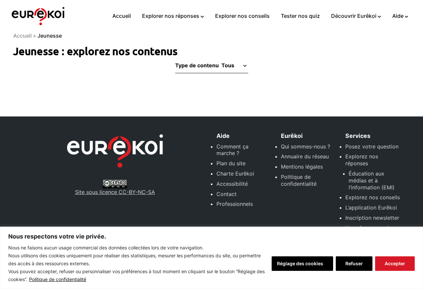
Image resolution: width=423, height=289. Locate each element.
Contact (226, 194)
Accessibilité (232, 183)
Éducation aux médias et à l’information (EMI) (372, 180)
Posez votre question (372, 146)
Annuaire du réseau (305, 156)
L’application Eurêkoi (371, 207)
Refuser (354, 263)
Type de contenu (197, 65)
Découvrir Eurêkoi (353, 16)
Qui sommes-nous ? (305, 146)
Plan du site (231, 163)
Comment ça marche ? (232, 150)
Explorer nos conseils (242, 16)
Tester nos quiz (300, 16)
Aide (398, 16)
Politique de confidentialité (57, 279)
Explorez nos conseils (372, 197)
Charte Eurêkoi (235, 173)
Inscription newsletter (372, 217)
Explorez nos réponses (361, 160)
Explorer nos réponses (170, 16)
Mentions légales (302, 166)
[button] (233, 65)
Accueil (121, 16)
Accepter (395, 263)
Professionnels (234, 204)
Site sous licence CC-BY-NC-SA (115, 192)
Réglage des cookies (300, 263)
